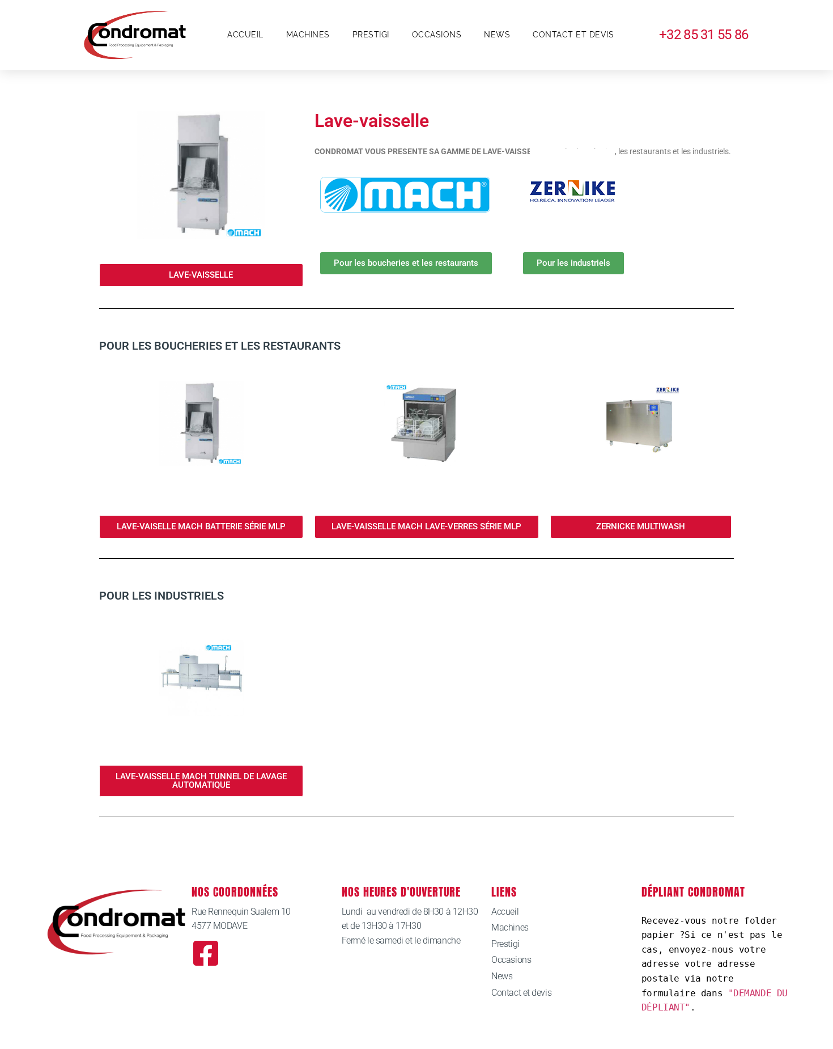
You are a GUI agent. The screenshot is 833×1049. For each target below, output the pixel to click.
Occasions (437, 34)
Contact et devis (573, 34)
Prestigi (370, 34)
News (497, 34)
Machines (308, 34)
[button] (201, 275)
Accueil (245, 34)
